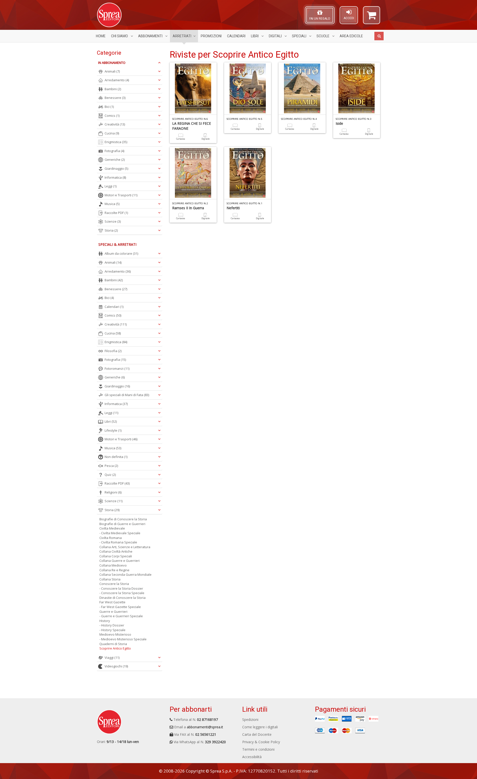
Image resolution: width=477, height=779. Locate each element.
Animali (112, 71)
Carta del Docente (257, 734)
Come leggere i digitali (260, 727)
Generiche (115, 159)
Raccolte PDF (116, 212)
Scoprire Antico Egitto (115, 648)
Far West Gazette (112, 602)
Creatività (115, 124)
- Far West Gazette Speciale (120, 607)
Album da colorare (121, 253)
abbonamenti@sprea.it (205, 727)
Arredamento (117, 80)
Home (101, 36)
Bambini (113, 89)
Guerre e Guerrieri (113, 611)
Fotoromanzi (117, 368)
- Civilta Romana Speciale (118, 542)
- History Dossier (111, 625)
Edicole (351, 36)
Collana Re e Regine (114, 570)
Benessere (115, 97)
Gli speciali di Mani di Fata (127, 395)
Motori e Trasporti (121, 195)
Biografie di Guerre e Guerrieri (122, 524)
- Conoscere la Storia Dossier (121, 588)
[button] (371, 17)
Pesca (111, 465)
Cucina (112, 133)
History (104, 620)
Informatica (115, 177)
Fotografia (114, 151)
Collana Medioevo (113, 565)
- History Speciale (112, 630)
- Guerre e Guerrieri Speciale (121, 616)
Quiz (110, 474)
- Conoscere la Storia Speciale (121, 593)
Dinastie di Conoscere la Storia (122, 597)
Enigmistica (116, 142)
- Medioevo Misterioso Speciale (123, 639)
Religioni (113, 492)
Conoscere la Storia (114, 583)
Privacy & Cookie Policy (261, 741)
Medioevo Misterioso (115, 634)
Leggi (111, 186)
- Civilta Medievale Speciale (119, 533)
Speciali (299, 36)
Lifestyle (113, 430)
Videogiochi (116, 666)
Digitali (275, 36)
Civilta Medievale (112, 528)
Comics (112, 115)
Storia (111, 230)
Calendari (236, 36)
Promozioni (211, 36)
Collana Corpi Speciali (115, 556)
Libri (255, 36)
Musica (112, 204)
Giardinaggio (116, 168)
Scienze (113, 221)
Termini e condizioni (258, 749)
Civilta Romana (110, 537)
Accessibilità (252, 756)
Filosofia (113, 351)
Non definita (116, 456)
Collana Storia (109, 579)
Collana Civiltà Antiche (115, 551)
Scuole (323, 36)
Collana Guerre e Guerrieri (119, 560)
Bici (109, 106)
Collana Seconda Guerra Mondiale (125, 574)
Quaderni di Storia (113, 644)
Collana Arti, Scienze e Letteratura (124, 547)
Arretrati (182, 36)
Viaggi (112, 657)
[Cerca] (379, 36)
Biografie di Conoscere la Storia (123, 519)
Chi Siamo (120, 36)
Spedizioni (250, 719)
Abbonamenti (150, 36)
